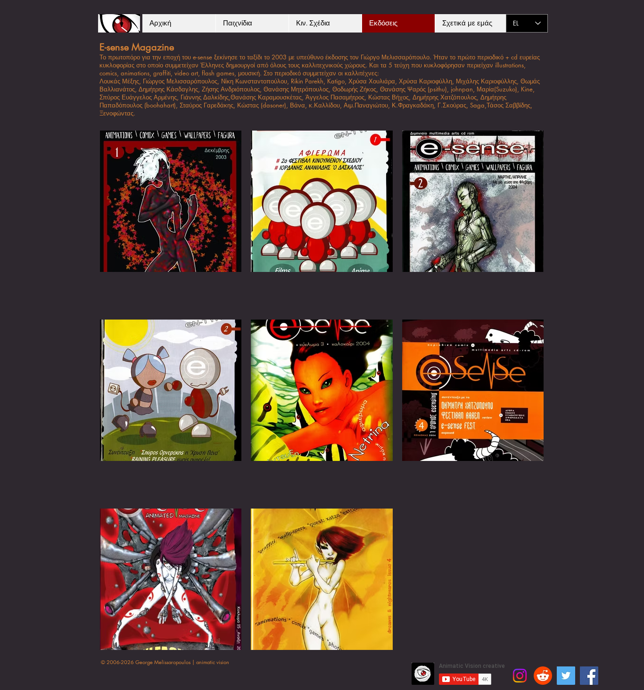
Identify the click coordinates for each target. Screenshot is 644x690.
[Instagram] (520, 675)
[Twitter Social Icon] (566, 675)
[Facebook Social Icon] (589, 675)
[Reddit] (543, 675)
